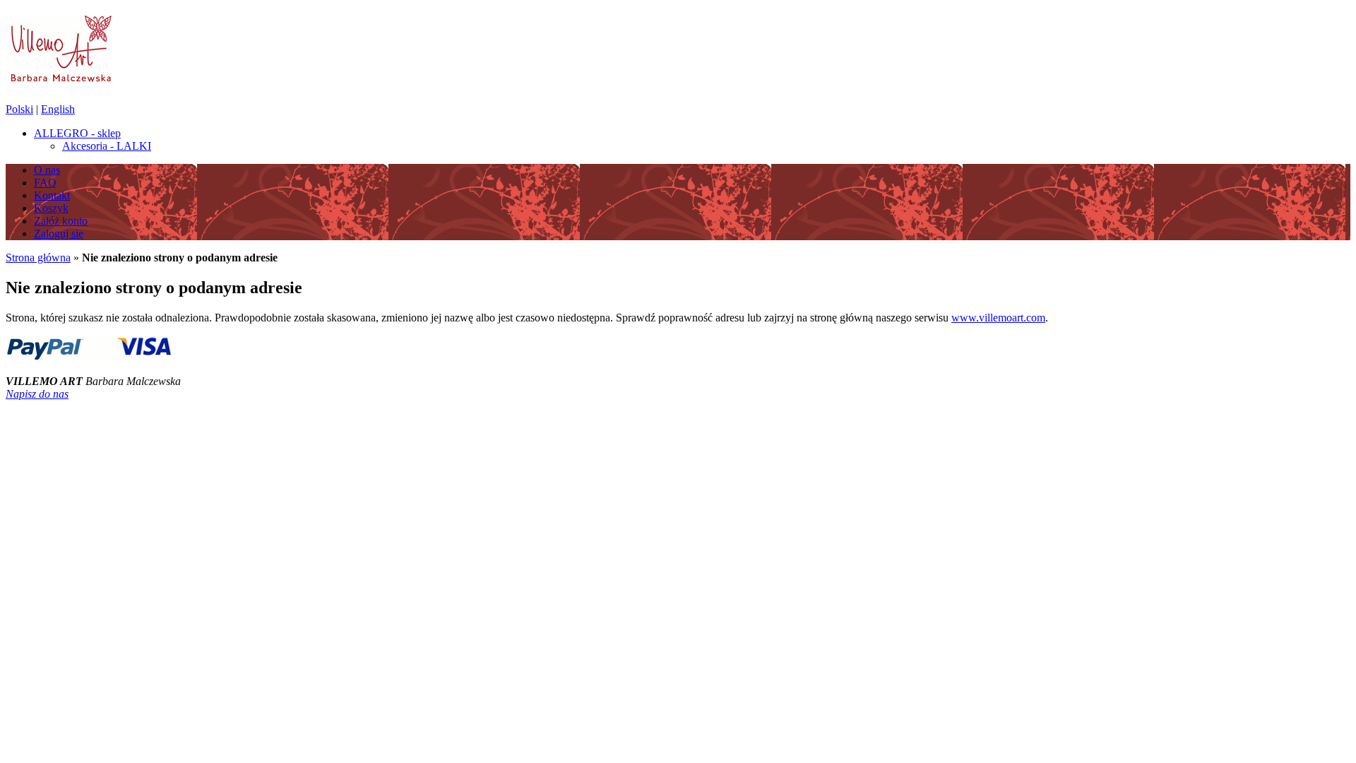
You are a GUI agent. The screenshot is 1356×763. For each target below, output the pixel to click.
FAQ (45, 183)
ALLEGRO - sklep (77, 133)
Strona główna (38, 258)
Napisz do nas (37, 394)
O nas (47, 170)
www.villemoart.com (998, 318)
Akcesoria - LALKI (106, 146)
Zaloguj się (58, 233)
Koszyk (51, 208)
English (58, 109)
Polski (19, 109)
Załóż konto (61, 221)
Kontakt (52, 195)
